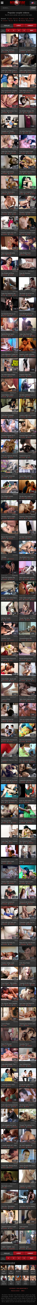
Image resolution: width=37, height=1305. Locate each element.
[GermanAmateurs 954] (27, 628)
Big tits (33, 193)
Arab (4, 295)
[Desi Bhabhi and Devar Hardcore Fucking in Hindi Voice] (9, 263)
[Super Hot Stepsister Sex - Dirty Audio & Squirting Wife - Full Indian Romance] (9, 283)
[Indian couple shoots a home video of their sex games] (27, 60)
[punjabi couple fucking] (9, 161)
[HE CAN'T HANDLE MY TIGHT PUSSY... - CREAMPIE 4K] (27, 1135)
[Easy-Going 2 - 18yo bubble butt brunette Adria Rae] (9, 973)
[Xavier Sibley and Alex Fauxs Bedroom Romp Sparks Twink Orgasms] (27, 466)
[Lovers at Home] (9, 689)
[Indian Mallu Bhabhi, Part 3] (9, 1054)
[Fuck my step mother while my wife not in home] (27, 790)
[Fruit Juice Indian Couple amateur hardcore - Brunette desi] (27, 141)
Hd (32, 477)
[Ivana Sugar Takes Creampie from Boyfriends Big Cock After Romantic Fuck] (9, 831)
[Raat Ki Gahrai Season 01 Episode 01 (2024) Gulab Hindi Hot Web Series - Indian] (9, 648)
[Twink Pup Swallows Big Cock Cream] (9, 567)
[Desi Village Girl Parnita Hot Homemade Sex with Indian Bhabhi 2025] (9, 790)
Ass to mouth (10, 599)
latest (19, 25)
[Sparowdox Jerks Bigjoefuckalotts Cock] (27, 1237)
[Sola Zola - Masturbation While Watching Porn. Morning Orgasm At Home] (9, 1196)
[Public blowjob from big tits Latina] (9, 1115)
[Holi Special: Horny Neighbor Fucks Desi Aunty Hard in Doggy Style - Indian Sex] (9, 993)
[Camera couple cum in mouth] (27, 405)
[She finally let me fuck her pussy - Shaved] (27, 283)
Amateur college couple (7, 963)
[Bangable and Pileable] (9, 121)
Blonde (29, 741)
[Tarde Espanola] (27, 1216)
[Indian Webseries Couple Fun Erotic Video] (9, 344)
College (12, 964)
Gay (28, 477)
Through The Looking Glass (27, 1125)
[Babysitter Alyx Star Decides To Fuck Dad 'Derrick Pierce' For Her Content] (27, 932)
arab (11, 20)
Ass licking (5, 680)
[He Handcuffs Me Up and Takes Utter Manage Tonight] (9, 303)
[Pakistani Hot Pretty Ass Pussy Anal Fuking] (9, 932)
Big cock (9, 72)
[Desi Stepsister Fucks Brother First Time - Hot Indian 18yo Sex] (27, 831)
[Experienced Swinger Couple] (27, 222)
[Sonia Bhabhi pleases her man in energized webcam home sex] (27, 303)
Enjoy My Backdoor (24, 273)
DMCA (22, 1290)
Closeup (5, 275)
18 (3, 72)
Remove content (15, 1290)
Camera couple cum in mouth (27, 415)
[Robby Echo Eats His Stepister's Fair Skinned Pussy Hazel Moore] (9, 709)
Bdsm (27, 356)
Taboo (28, 538)
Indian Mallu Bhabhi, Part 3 (8, 1064)
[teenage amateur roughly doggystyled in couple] (9, 506)
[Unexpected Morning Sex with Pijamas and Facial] (27, 669)
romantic (5, 20)
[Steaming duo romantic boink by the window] (27, 1013)
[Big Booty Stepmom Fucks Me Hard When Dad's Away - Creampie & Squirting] (9, 202)
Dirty (15, 295)
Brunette (23, 72)
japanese (30, 20)
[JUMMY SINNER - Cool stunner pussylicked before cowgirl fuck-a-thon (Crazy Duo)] (9, 1237)
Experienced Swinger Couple (27, 232)
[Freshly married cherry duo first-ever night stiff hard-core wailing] (27, 811)
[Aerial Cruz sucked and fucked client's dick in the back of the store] (9, 892)
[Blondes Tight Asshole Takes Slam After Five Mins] (9, 101)
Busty (28, 701)
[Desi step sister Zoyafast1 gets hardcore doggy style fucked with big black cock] (27, 750)
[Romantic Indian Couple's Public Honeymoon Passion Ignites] (27, 871)
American (27, 863)
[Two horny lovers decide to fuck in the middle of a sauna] (27, 1095)
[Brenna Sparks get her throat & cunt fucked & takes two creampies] (9, 770)
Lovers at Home (5, 699)
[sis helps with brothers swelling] (27, 527)
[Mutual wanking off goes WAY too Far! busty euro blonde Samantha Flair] (27, 648)
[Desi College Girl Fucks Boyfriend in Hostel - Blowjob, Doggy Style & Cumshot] (9, 40)
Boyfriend (11, 51)
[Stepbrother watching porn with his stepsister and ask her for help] (27, 770)
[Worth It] (27, 851)
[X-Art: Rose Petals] (27, 953)
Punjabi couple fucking (7, 172)
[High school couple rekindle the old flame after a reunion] (27, 689)
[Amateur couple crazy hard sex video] (9, 222)
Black (4, 1167)
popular (7, 25)
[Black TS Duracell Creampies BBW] (9, 1034)
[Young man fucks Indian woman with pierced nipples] (9, 1074)
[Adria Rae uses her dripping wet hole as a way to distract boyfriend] (27, 1196)
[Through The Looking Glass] (27, 1115)
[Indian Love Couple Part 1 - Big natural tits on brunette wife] (27, 182)
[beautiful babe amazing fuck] (9, 729)
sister (32, 18)
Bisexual (31, 843)
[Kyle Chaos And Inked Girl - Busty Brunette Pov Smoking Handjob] (27, 993)
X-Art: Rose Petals (24, 963)
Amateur (23, 51)
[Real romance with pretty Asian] (9, 243)
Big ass (27, 193)
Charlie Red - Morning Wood (9, 1165)
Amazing (5, 1147)
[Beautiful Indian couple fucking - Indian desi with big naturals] (9, 851)
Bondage (12, 518)
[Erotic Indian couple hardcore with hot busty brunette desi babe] (27, 587)
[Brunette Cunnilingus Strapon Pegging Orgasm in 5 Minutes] (27, 202)
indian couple (24, 18)
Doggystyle (12, 1248)
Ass (14, 92)
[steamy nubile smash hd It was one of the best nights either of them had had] (9, 871)
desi (16, 20)
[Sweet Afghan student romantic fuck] (9, 385)
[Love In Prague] (9, 1013)
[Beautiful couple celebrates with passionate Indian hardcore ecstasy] (27, 344)
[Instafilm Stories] (9, 628)
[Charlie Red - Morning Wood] (9, 1155)
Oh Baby (3, 557)
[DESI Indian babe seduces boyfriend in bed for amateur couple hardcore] (27, 567)
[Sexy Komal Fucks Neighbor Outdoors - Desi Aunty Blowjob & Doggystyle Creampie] (9, 80)
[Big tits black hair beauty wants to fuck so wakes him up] (9, 527)
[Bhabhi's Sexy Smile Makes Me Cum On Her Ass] (9, 587)
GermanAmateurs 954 (25, 638)
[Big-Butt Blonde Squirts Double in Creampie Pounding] (9, 324)
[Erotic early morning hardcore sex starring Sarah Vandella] (9, 1095)
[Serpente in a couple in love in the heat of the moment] (27, 1176)
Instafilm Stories (5, 638)
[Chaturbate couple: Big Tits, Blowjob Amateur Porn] (27, 912)
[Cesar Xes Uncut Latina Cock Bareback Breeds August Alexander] (9, 182)
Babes (29, 295)
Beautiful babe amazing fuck (9, 740)
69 (7, 802)
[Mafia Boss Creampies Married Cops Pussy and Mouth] (9, 405)
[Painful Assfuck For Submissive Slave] (27, 445)
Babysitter (23, 944)
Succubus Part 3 (24, 1044)
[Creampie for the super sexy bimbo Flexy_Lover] (27, 973)
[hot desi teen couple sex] (27, 486)
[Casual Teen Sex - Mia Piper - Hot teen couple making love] (27, 608)
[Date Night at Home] (9, 1176)
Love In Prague (5, 1023)
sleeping (22, 20)
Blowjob (5, 51)
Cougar (11, 1066)
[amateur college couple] (9, 953)
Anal (11, 112)
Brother (15, 72)
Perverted (11, 883)
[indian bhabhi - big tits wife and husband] (9, 669)
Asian (29, 51)
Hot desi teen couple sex (26, 496)
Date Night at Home (6, 1186)
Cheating (27, 92)
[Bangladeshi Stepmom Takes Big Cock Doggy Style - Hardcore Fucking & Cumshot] (9, 750)
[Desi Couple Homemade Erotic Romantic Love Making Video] (9, 466)
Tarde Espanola (23, 1226)
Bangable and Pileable (7, 131)
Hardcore (29, 498)
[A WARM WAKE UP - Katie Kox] (9, 1135)
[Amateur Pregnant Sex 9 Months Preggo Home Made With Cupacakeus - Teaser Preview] (9, 425)
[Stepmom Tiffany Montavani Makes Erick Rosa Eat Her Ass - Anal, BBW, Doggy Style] (27, 506)
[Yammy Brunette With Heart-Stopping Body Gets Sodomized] (27, 1155)
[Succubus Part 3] (27, 1034)
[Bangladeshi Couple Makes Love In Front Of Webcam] (27, 40)
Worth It (21, 861)
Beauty (31, 112)
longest (30, 25)
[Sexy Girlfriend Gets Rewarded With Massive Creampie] (27, 1054)
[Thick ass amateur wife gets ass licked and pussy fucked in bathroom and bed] (27, 709)
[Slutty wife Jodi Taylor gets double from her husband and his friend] (9, 912)
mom (16, 18)
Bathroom (23, 903)
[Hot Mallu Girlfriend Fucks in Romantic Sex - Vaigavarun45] (27, 385)
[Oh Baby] (9, 547)
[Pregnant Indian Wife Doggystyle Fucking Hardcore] (27, 364)
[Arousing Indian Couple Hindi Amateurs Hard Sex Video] (27, 425)
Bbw (22, 193)
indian (10, 18)
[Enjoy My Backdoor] (27, 263)
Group (28, 234)
